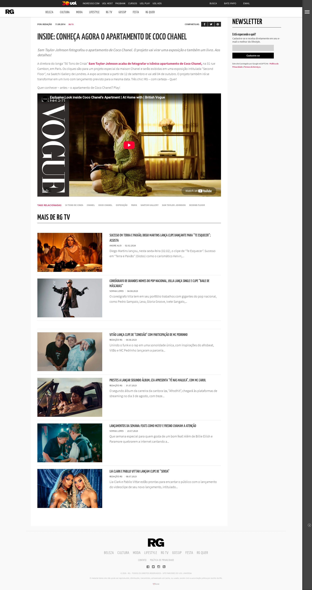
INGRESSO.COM (91, 3)
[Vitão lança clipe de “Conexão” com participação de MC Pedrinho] (69, 370)
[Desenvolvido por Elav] (156, 585)
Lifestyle (94, 12)
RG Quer (150, 12)
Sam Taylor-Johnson (174, 205)
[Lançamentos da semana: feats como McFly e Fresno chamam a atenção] (69, 461)
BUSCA (213, 3)
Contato (142, 560)
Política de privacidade (162, 560)
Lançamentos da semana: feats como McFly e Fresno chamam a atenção (153, 426)
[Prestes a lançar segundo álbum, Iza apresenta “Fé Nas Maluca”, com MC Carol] (69, 416)
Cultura (65, 12)
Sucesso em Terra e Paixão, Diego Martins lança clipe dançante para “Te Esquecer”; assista (160, 237)
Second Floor (197, 205)
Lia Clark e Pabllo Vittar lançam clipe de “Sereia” (139, 471)
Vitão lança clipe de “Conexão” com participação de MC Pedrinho (149, 335)
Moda (79, 12)
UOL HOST (107, 3)
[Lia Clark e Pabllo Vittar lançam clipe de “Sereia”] (69, 507)
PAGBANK (120, 3)
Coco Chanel (105, 205)
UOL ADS (157, 3)
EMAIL (246, 3)
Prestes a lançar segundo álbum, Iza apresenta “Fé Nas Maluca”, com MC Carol (158, 380)
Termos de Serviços (252, 67)
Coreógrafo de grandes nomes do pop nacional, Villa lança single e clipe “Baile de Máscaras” (159, 283)
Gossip (122, 12)
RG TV (109, 12)
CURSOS (132, 3)
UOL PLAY (145, 3)
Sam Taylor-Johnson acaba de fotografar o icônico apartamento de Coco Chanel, (145, 63)
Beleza (49, 12)
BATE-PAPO (230, 3)
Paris (134, 205)
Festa (136, 12)
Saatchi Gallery (149, 205)
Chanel (91, 205)
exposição (122, 205)
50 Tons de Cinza (74, 205)
